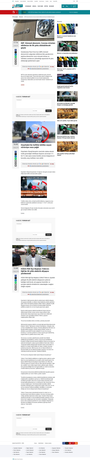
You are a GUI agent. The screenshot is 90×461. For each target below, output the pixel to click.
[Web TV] (74, 1)
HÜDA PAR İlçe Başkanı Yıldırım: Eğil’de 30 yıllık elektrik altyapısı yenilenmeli (44, 12)
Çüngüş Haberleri (55, 450)
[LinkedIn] (16, 55)
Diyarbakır (28, 6)
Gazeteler (36, 1)
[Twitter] (16, 52)
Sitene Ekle (55, 1)
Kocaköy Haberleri (69, 452)
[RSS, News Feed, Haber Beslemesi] (76, 443)
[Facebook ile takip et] (63, 443)
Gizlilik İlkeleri (40, 443)
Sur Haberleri (42, 448)
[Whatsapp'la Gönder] (16, 57)
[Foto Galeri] (77, 1)
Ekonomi (51, 6)
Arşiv (51, 1)
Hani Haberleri (42, 452)
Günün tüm (73, 12)
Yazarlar (47, 1)
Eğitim (46, 6)
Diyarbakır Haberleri (18, 448)
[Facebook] (16, 50)
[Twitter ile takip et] (67, 443)
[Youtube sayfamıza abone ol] (70, 443)
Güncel (34, 6)
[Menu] (63, 6)
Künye (35, 443)
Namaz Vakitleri (30, 1)
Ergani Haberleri (29, 452)
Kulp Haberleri (17, 454)
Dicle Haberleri (68, 450)
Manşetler (17, 1)
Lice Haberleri (29, 454)
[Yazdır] (16, 61)
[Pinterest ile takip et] (73, 443)
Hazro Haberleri (55, 452)
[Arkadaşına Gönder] (16, 59)
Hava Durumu (41, 1)
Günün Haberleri (23, 1)
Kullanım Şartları (48, 443)
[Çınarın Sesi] (17, 6)
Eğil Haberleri (16, 452)
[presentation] (16, 12)
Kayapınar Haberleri (56, 448)
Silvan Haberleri (42, 454)
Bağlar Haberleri (29, 448)
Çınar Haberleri (42, 450)
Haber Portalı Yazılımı (18, 459)
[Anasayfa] (13, 1)
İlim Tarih (40, 6)
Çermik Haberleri (30, 450)
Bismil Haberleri (17, 450)
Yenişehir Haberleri (69, 448)
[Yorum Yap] (16, 64)
